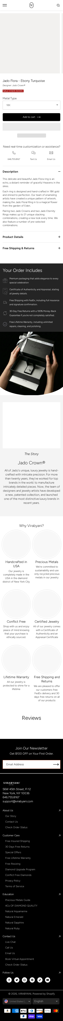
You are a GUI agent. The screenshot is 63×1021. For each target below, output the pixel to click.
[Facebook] (9, 980)
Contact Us (11, 821)
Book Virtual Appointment (19, 959)
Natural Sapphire (14, 922)
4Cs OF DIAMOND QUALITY (21, 905)
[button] (31, 127)
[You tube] (47, 980)
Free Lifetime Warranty (18, 858)
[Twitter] (17, 980)
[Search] (58, 5)
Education (8, 894)
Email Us (10, 953)
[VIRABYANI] (31, 5)
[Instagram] (24, 980)
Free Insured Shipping (17, 841)
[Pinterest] (32, 980)
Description (10, 171)
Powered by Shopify (44, 993)
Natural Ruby (12, 928)
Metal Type (10, 98)
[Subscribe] (56, 764)
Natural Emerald (14, 917)
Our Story (10, 816)
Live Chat (10, 942)
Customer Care (11, 835)
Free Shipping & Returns (18, 248)
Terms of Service (14, 886)
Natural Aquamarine (16, 911)
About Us (8, 810)
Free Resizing (12, 863)
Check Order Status (16, 827)
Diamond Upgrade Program (20, 869)
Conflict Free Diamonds (18, 875)
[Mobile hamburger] (5, 5)
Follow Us (8, 972)
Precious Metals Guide (17, 900)
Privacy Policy (12, 880)
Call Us (9, 947)
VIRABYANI (24, 993)
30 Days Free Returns (17, 846)
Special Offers (13, 852)
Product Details (13, 237)
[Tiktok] (40, 980)
